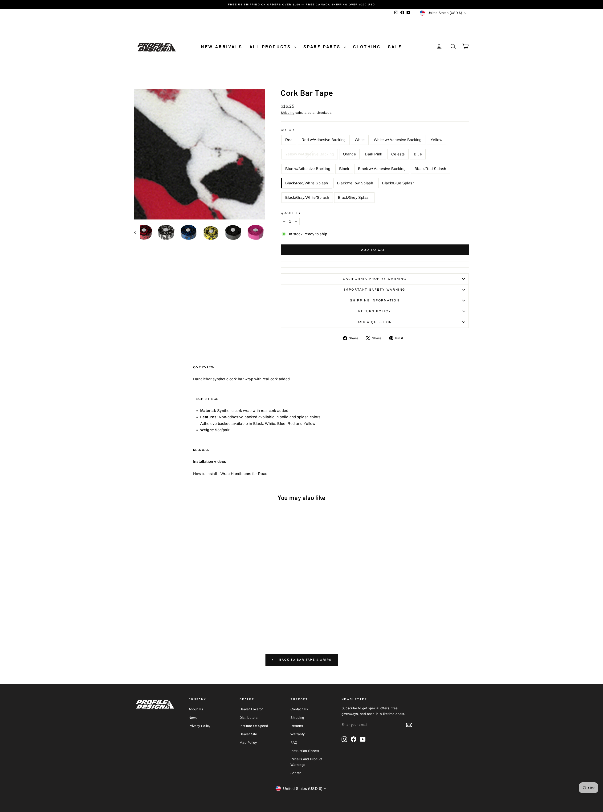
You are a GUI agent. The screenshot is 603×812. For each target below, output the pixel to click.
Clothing (367, 46)
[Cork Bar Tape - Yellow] (164, 608)
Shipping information (374, 300)
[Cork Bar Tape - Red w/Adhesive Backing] (145, 608)
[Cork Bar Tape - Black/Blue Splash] (180, 614)
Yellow (436, 140)
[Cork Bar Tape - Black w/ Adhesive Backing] (155, 614)
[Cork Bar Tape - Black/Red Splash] (161, 614)
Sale (395, 46)
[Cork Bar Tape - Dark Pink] (183, 608)
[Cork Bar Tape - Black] (209, 608)
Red (289, 140)
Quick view (174, 587)
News (193, 717)
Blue (418, 154)
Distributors (249, 717)
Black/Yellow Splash (355, 183)
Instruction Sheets (304, 751)
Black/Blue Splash (398, 183)
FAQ (293, 742)
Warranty (297, 734)
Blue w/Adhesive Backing (307, 169)
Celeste (398, 154)
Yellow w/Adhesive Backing (309, 154)
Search (296, 773)
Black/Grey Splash (354, 197)
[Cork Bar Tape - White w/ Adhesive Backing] (158, 608)
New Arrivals (221, 46)
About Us (196, 709)
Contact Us (299, 709)
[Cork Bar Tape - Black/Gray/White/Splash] (187, 614)
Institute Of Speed (254, 726)
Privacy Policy (200, 726)
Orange (349, 154)
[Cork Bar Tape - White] (152, 608)
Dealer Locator (251, 709)
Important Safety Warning (374, 289)
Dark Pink (373, 154)
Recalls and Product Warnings (306, 762)
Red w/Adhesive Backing (324, 140)
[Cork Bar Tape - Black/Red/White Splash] (168, 614)
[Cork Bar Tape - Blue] (196, 608)
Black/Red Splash (430, 169)
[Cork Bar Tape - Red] (139, 608)
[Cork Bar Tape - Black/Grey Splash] (193, 614)
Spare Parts (322, 46)
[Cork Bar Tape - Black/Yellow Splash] (174, 614)
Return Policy (374, 311)
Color (287, 130)
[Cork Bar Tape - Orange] (177, 608)
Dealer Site (248, 734)
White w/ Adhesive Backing (398, 140)
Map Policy (248, 742)
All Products (271, 46)
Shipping (287, 112)
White (360, 140)
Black (344, 169)
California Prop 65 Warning (375, 278)
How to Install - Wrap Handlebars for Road (230, 474)
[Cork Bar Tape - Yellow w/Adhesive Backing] (171, 608)
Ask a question (375, 322)
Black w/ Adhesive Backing (382, 169)
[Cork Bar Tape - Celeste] (190, 608)
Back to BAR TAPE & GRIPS (305, 660)
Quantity (291, 213)
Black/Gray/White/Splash (307, 197)
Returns (296, 726)
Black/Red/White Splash (306, 183)
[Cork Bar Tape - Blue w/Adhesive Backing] (202, 608)
